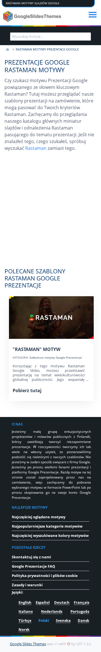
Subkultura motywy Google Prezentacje (55, 357)
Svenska (63, 620)
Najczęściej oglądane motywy (38, 516)
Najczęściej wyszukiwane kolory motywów (50, 535)
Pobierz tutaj (27, 390)
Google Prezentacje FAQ (33, 566)
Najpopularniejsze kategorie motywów (47, 526)
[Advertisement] (50, 212)
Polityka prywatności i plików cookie (45, 575)
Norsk (24, 629)
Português (79, 611)
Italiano (26, 611)
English (25, 602)
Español (43, 602)
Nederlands (51, 611)
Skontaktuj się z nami (31, 556)
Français (81, 602)
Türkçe (25, 620)
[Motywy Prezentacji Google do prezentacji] (7, 49)
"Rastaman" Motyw (36, 349)
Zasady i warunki (27, 584)
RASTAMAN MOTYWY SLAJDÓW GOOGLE (32, 3)
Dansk (83, 620)
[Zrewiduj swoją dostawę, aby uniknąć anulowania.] (33, 16)
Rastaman (36, 148)
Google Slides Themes (28, 643)
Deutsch (62, 602)
